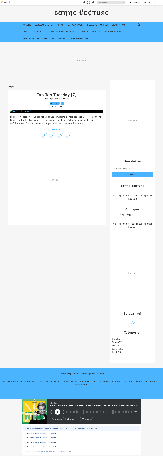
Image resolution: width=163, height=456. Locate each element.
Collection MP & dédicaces (63, 32)
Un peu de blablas (113, 32)
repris (52, 99)
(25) (118, 349)
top (60, 99)
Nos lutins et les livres (35, 39)
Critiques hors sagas (34, 32)
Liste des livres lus (90, 32)
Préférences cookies (81, 384)
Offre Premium (129, 381)
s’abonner (59, 419)
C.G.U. (95, 381)
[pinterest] (92, 2)
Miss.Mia (133, 196)
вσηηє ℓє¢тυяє (81, 12)
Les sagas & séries (44, 25)
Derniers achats (59, 39)
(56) (116, 339)
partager (73, 419)
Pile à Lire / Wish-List (97, 25)
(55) (117, 342)
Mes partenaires (79, 39)
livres (47, 99)
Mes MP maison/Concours (70, 25)
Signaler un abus (85, 381)
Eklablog (100, 374)
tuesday (66, 99)
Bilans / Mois (118, 25)
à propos (88, 419)
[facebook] (84, 2)
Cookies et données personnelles (147, 381)
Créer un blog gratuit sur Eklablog (48, 381)
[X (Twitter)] (88, 2)
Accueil (27, 25)
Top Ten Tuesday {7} (57, 95)
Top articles (65, 381)
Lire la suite (57, 129)
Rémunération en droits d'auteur (110, 381)
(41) (116, 346)
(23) (116, 352)
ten (56, 99)
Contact (74, 381)
